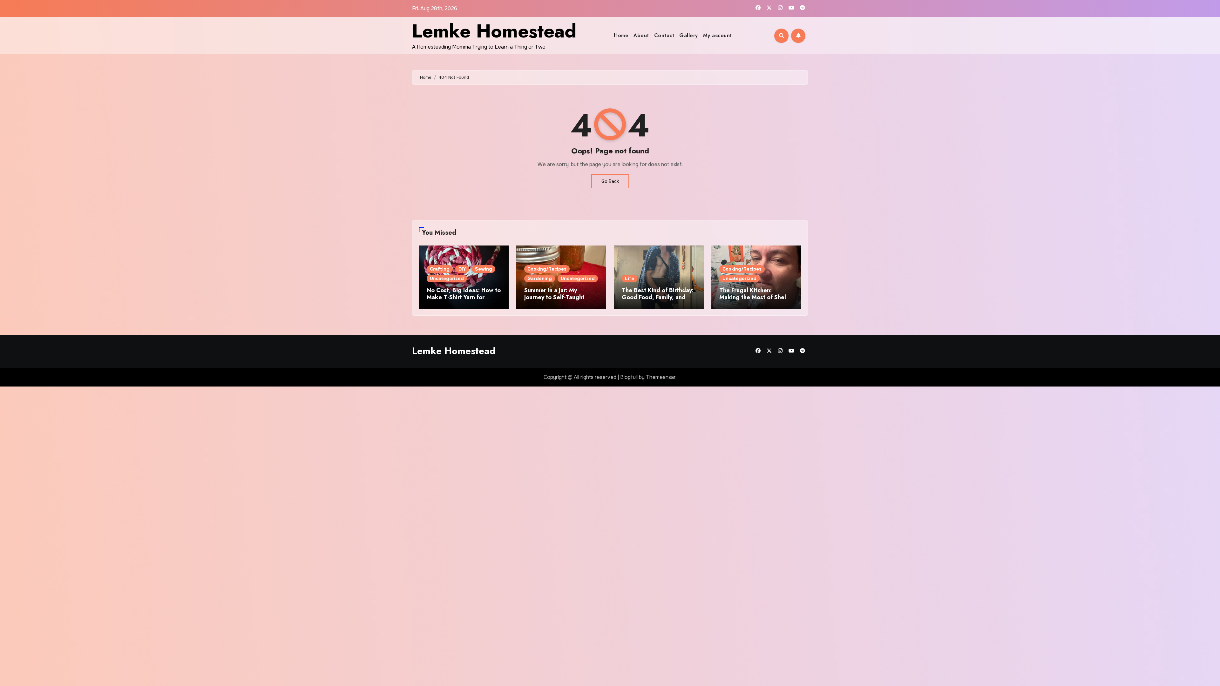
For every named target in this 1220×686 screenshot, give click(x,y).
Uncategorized (447, 278)
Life (629, 278)
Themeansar (660, 377)
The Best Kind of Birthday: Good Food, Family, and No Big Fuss (658, 297)
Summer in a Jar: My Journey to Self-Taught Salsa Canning (554, 297)
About (641, 35)
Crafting (440, 269)
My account (717, 35)
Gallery (688, 35)
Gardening (539, 278)
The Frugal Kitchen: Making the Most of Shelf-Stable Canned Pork (754, 297)
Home (621, 35)
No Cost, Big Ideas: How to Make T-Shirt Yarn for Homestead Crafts (464, 297)
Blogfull (629, 377)
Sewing (483, 269)
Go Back (610, 181)
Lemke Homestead (494, 31)
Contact (664, 35)
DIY (462, 269)
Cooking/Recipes (546, 269)
